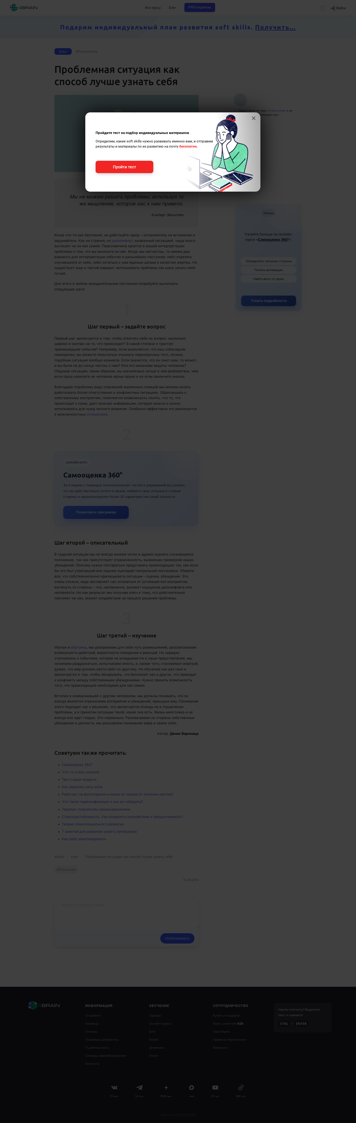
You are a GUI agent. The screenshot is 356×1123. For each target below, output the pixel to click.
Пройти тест (124, 166)
